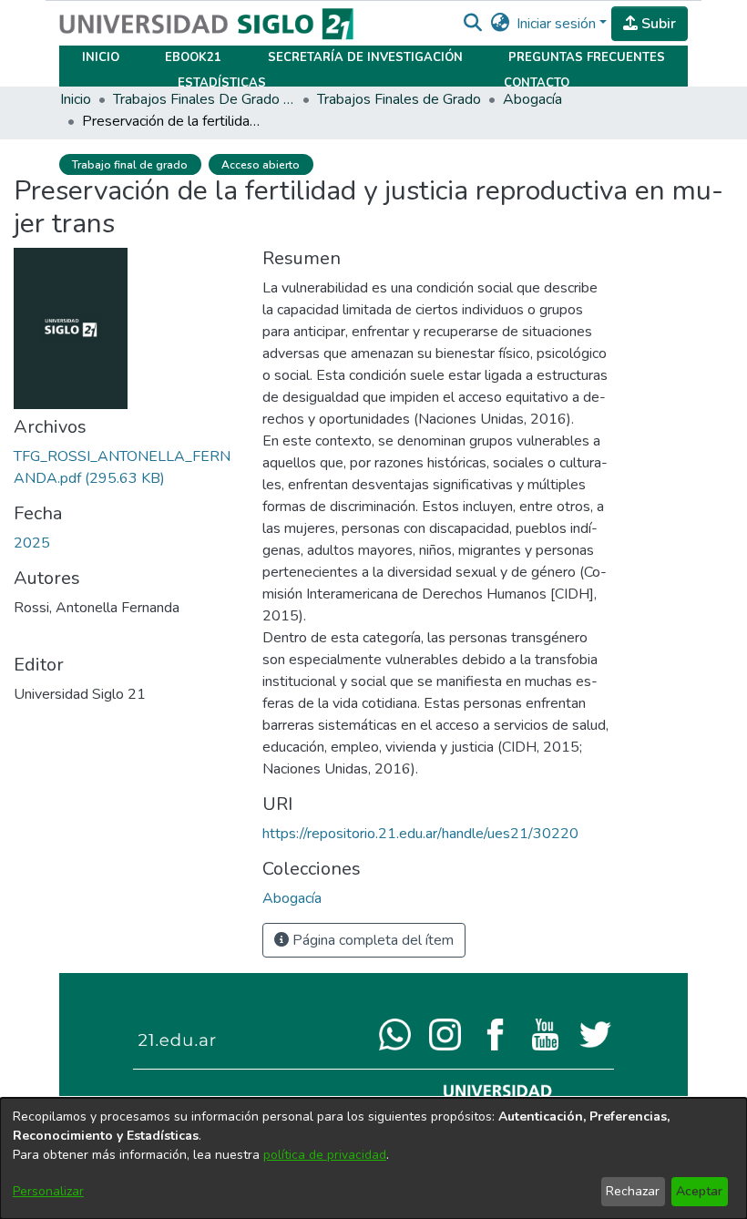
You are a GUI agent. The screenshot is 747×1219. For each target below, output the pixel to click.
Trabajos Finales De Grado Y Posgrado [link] (204, 99)
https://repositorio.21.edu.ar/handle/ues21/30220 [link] (420, 834)
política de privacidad (324, 1154)
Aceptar (699, 1191)
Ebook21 (193, 57)
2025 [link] (32, 543)
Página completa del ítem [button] (371, 940)
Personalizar (48, 1191)
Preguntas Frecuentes (586, 57)
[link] (292, 898)
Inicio (100, 57)
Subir (657, 24)
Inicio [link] (75, 99)
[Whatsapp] (395, 1033)
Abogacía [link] (532, 99)
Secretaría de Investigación (365, 57)
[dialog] (373, 1158)
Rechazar (633, 1191)
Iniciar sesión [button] (558, 24)
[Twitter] (595, 1033)
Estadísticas (222, 83)
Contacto (536, 83)
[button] (472, 24)
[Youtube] (545, 1033)
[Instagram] (445, 1033)
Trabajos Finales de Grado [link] (399, 99)
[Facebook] (495, 1033)
